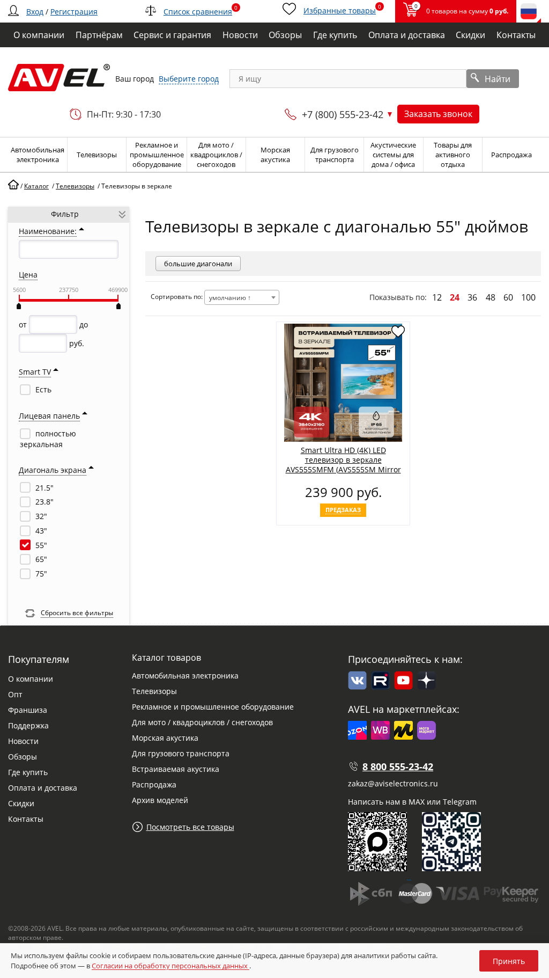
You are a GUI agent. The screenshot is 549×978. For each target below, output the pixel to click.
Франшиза (27, 710)
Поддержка (28, 725)
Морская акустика (165, 738)
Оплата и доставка (42, 788)
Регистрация (74, 11)
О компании (30, 679)
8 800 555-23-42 (397, 766)
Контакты (25, 819)
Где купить (28, 772)
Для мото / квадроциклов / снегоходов (202, 722)
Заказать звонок (438, 114)
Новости (23, 741)
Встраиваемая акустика (175, 769)
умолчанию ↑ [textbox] (230, 297)
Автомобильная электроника (185, 675)
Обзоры (22, 756)
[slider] (19, 306)
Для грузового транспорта (180, 753)
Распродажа (154, 784)
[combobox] (241, 297)
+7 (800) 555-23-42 (342, 114)
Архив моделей (160, 800)
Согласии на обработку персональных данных (170, 965)
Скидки (21, 803)
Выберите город (189, 79)
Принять (509, 961)
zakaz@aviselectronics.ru (393, 783)
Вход (34, 11)
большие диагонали (198, 263)
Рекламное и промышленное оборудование (213, 707)
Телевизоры (154, 691)
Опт (15, 694)
